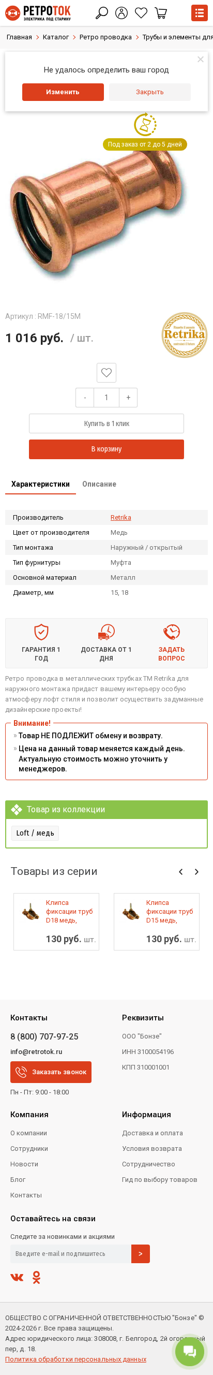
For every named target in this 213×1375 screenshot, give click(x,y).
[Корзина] (161, 13)
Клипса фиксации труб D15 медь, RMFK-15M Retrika (169, 912)
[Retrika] (184, 335)
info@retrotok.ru (36, 1052)
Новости (24, 1164)
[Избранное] (141, 13)
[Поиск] (102, 13)
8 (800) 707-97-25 (44, 1037)
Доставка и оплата (152, 1133)
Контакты (26, 1195)
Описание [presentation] (99, 484)
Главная (19, 37)
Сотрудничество (148, 1164)
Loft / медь (35, 833)
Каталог (56, 37)
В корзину (106, 449)
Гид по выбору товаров (159, 1179)
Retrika (121, 517)
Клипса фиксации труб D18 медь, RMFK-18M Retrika (69, 912)
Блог (17, 1179)
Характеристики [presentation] (40, 484)
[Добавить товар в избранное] (106, 373)
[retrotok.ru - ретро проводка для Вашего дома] (38, 13)
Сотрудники (29, 1148)
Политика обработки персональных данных (75, 1359)
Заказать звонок (59, 1072)
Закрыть (150, 92)
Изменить (63, 92)
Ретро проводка (106, 37)
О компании (28, 1133)
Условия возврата (152, 1148)
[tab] (40, 485)
